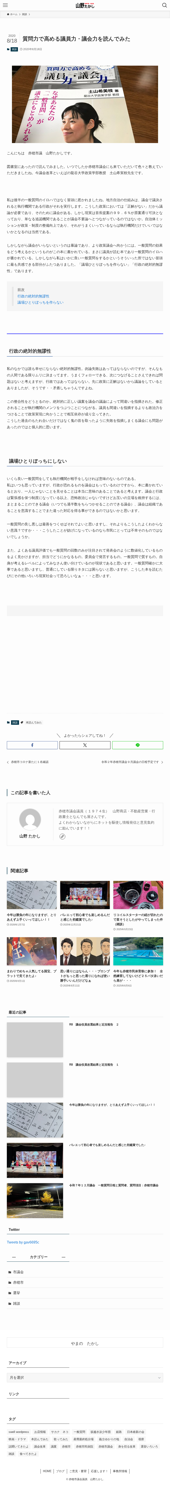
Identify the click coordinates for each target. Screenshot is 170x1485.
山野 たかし (30, 836)
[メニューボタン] (5, 5)
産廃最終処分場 (83, 1439)
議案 (54, 1446)
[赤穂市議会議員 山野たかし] (85, 5)
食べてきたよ (28, 1454)
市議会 (18, 1272)
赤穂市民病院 (84, 1446)
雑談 (14, 49)
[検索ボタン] (164, 5)
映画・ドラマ (17, 1439)
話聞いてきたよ (19, 1446)
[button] (32, 745)
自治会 (128, 1439)
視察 (141, 1439)
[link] (62, 836)
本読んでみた (34, 722)
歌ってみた (61, 1439)
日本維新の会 (135, 1432)
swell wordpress (19, 1432)
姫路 (119, 1432)
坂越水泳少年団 (101, 1432)
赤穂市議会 (106, 1446)
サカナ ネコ (59, 1432)
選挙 (16, 1293)
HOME (47, 1471)
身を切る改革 (126, 1446)
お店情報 (40, 1432)
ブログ (60, 1471)
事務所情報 (120, 1471)
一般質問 (79, 1432)
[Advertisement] (85, 675)
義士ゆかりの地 (109, 1439)
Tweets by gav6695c (23, 1242)
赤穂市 (18, 1282)
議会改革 (40, 1446)
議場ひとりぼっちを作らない (40, 302)
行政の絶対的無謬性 (33, 296)
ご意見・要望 (78, 1471)
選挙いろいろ (149, 1446)
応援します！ (99, 1471)
